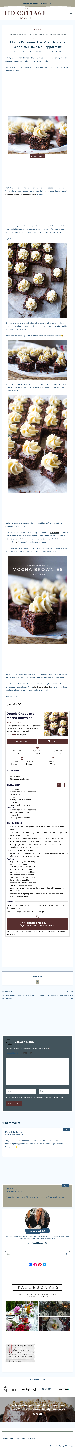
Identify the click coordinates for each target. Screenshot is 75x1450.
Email (42, 1091)
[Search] (66, 1254)
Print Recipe (23, 741)
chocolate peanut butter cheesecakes (20, 194)
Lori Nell (9, 1189)
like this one (54, 533)
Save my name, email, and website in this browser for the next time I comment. (36, 1097)
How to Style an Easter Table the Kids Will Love (56, 995)
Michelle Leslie (11, 1132)
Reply (66, 1129)
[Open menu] (71, 13)
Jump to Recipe (38, 156)
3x (66, 785)
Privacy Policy (20, 1438)
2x (62, 785)
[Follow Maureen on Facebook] (37, 982)
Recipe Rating (12, 1053)
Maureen (18, 52)
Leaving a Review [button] (47, 925)
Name (10, 1091)
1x (59, 785)
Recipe (48, 38)
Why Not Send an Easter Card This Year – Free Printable (18, 995)
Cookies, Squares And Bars (35, 38)
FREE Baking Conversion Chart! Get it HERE (36, 3)
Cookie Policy (8, 1438)
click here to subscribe (42, 687)
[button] (34, 30)
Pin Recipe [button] (55, 741)
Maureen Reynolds (14, 722)
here (15, 542)
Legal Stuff (31, 1438)
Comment (10, 1056)
